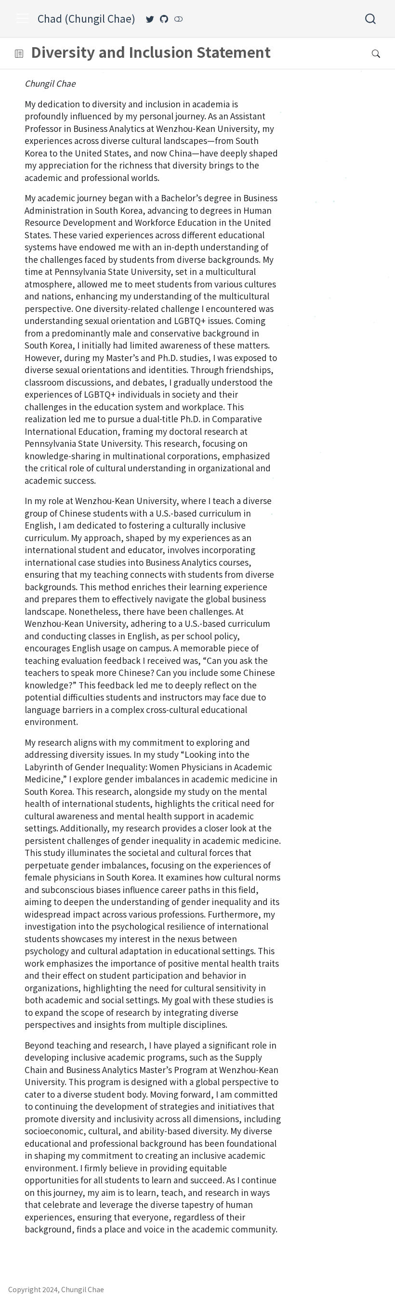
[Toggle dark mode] (178, 19)
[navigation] (193, 53)
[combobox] (371, 18)
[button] (19, 53)
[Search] (370, 18)
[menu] (22, 18)
